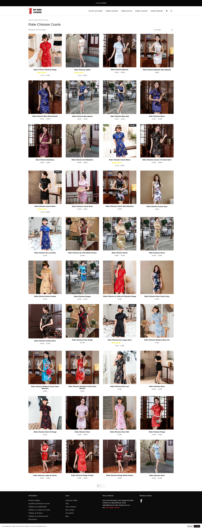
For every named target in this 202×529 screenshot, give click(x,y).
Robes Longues (112, 11)
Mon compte (69, 510)
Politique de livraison (35, 513)
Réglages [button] (190, 526)
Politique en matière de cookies (39, 510)
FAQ (67, 503)
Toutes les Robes (95, 11)
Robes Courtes (141, 11)
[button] (171, 11)
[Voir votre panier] (166, 11)
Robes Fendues (157, 11)
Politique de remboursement (38, 516)
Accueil (30, 20)
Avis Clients (69, 513)
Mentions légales (34, 500)
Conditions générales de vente (39, 503)
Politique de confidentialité (37, 507)
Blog (67, 516)
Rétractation (32, 519)
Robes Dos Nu (126, 11)
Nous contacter (70, 507)
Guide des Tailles (71, 500)
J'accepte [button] (197, 526)
